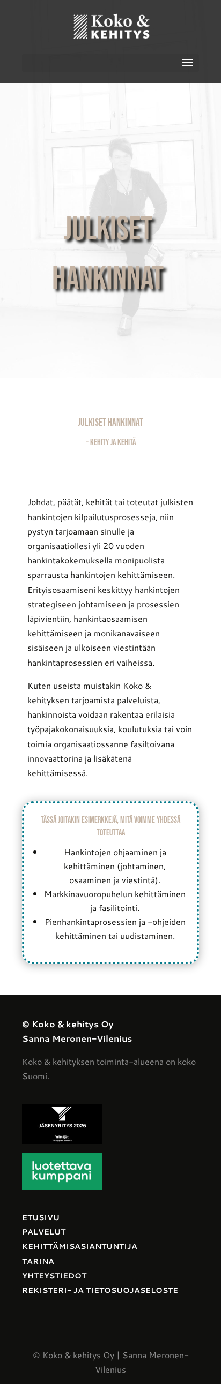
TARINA (38, 1261)
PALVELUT (43, 1231)
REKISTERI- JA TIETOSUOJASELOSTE (100, 1290)
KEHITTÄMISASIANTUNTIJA (79, 1246)
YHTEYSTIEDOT (54, 1275)
